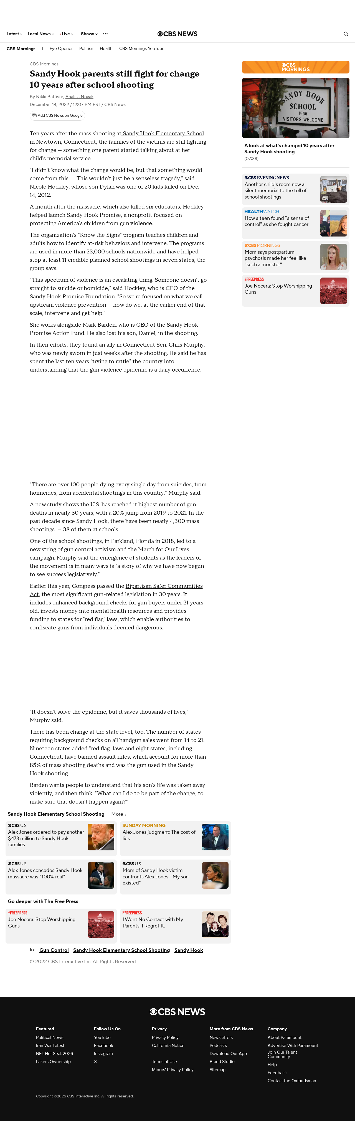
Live (66, 34)
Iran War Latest (50, 1045)
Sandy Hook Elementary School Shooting (121, 950)
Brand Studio (222, 1061)
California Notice (168, 1045)
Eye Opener (61, 48)
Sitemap (217, 1069)
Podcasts (218, 1045)
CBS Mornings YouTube (141, 48)
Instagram (103, 1053)
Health (106, 48)
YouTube (102, 1037)
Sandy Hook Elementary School (162, 133)
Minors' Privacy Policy (173, 1069)
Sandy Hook (188, 950)
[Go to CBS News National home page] (177, 34)
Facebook (103, 1045)
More (117, 814)
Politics (86, 48)
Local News (40, 34)
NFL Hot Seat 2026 (54, 1053)
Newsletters (221, 1037)
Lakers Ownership (53, 1061)
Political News (49, 1037)
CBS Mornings (21, 49)
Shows (88, 34)
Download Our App (228, 1053)
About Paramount (284, 1037)
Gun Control (54, 950)
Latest (13, 34)
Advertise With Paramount (293, 1045)
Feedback (277, 1073)
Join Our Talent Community (282, 1054)
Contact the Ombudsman (292, 1081)
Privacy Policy (165, 1037)
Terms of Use (164, 1061)
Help (272, 1064)
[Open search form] (345, 33)
